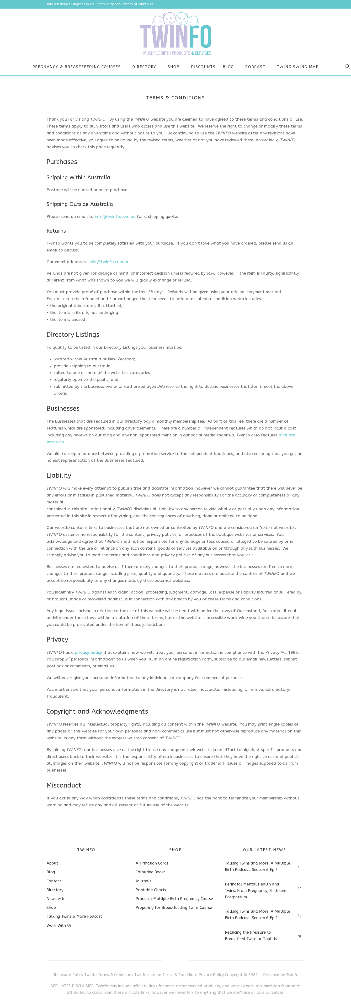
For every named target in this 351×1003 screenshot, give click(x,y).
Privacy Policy (212, 974)
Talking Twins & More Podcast (74, 916)
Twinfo (292, 974)
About (52, 863)
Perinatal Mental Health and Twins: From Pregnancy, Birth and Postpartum (256, 890)
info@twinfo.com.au (115, 216)
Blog (228, 67)
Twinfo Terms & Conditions (108, 974)
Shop (174, 67)
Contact (54, 881)
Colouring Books (150, 872)
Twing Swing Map (298, 67)
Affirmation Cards (152, 863)
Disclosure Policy (68, 974)
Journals (143, 881)
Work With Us (59, 925)
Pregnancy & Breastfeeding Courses (76, 67)
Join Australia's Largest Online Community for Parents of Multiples (100, 4)
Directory (144, 67)
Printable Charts (151, 890)
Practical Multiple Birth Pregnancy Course (174, 898)
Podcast (255, 67)
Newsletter (57, 898)
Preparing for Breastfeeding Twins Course (174, 907)
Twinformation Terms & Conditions (165, 974)
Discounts (203, 67)
